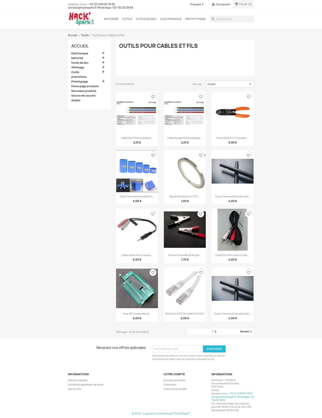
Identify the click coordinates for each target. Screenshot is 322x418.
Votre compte (174, 374)
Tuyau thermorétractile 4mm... (232, 196)
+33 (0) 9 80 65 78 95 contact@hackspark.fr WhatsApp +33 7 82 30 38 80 (100, 5)
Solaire (75, 100)
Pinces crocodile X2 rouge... (184, 255)
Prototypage (195, 19)
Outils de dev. (146, 19)
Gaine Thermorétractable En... (137, 196)
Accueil (80, 46)
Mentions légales (78, 380)
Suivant (246, 332)
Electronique (171, 19)
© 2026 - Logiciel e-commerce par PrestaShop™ (161, 413)
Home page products (85, 86)
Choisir (229, 84)
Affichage (77, 67)
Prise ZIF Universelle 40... (137, 313)
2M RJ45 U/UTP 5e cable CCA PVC (184, 313)
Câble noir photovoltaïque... (137, 138)
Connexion (170, 384)
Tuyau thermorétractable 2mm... (232, 313)
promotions (79, 77)
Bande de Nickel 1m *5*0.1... (185, 196)
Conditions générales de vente (86, 384)
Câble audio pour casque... (137, 255)
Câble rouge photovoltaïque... (184, 138)
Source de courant (83, 95)
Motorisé (111, 19)
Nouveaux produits (83, 91)
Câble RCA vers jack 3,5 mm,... (233, 255)
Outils (127, 19)
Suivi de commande (174, 380)
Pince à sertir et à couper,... (233, 138)
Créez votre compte (175, 389)
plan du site (74, 389)
